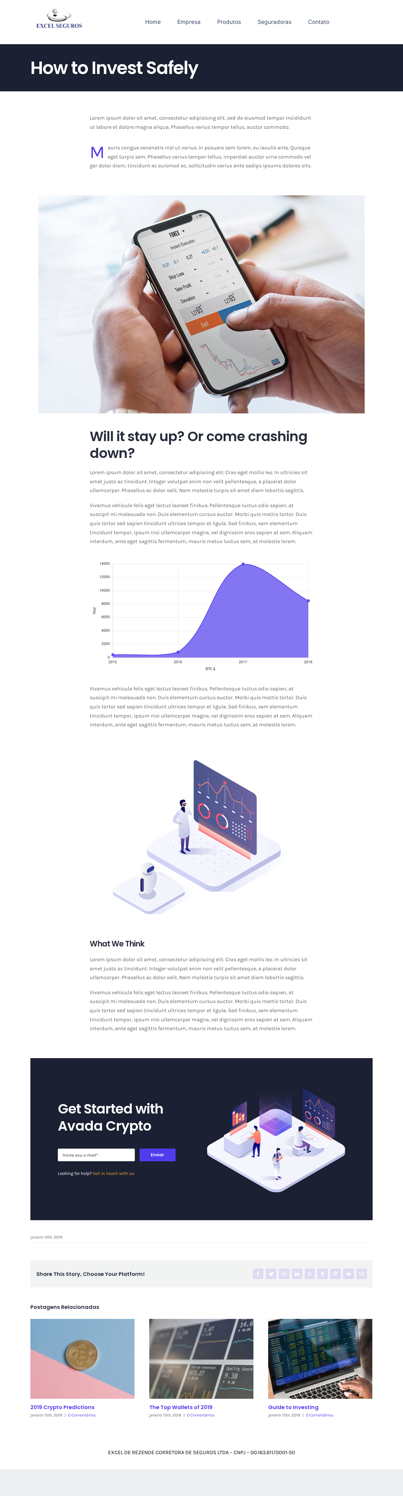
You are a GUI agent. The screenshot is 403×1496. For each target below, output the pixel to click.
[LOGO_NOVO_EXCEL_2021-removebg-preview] (59, 10)
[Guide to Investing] (320, 1358)
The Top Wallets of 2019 (180, 1407)
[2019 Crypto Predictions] (82, 1358)
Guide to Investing (293, 1407)
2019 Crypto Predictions (62, 1407)
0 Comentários (82, 1415)
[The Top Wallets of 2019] (201, 1358)
